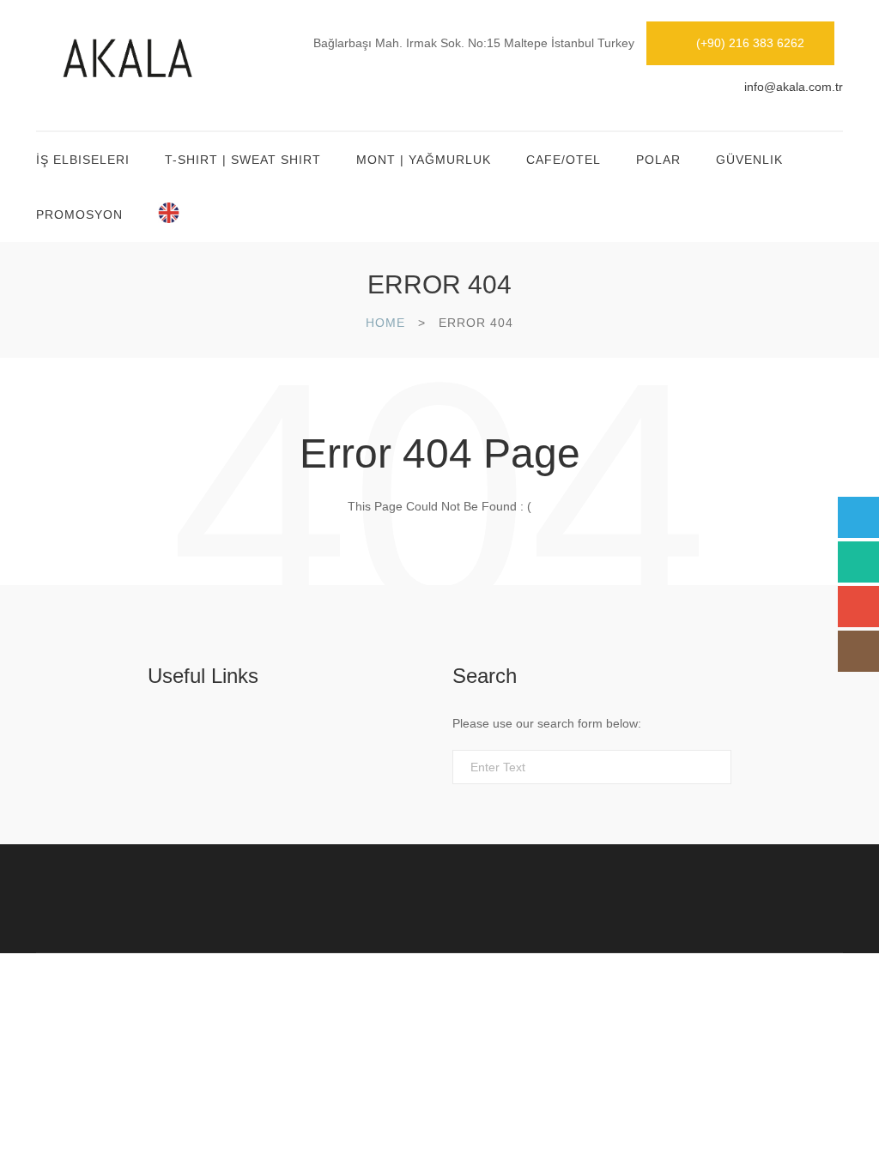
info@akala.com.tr (793, 87)
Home (385, 322)
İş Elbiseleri (83, 159)
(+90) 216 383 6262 (750, 43)
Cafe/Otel (563, 159)
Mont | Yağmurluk (423, 159)
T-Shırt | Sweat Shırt (243, 159)
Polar (658, 159)
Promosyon (79, 214)
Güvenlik (749, 159)
